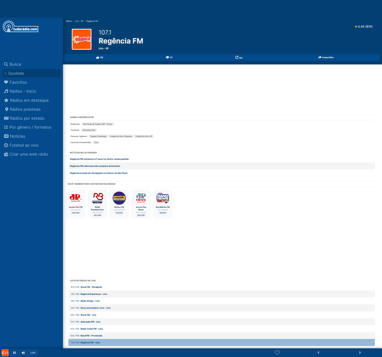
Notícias (17, 136)
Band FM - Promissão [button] (86, 335)
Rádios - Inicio (23, 91)
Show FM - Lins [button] (83, 315)
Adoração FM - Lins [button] (85, 321)
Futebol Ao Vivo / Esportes (121, 136)
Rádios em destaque (29, 100)
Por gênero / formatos (30, 127)
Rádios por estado (27, 118)
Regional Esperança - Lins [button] (89, 294)
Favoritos (18, 82)
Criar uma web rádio (29, 154)
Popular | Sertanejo (98, 136)
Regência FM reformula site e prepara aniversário (95, 166)
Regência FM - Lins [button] (85, 342)
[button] (100, 57)
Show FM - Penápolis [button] (86, 287)
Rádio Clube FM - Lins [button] (86, 328)
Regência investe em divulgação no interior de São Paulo (99, 173)
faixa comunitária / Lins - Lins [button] (91, 308)
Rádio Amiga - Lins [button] (85, 301)
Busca (15, 64)
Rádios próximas (25, 109)
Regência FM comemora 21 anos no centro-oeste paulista (99, 159)
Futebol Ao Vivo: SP (144, 136)
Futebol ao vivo (24, 145)
